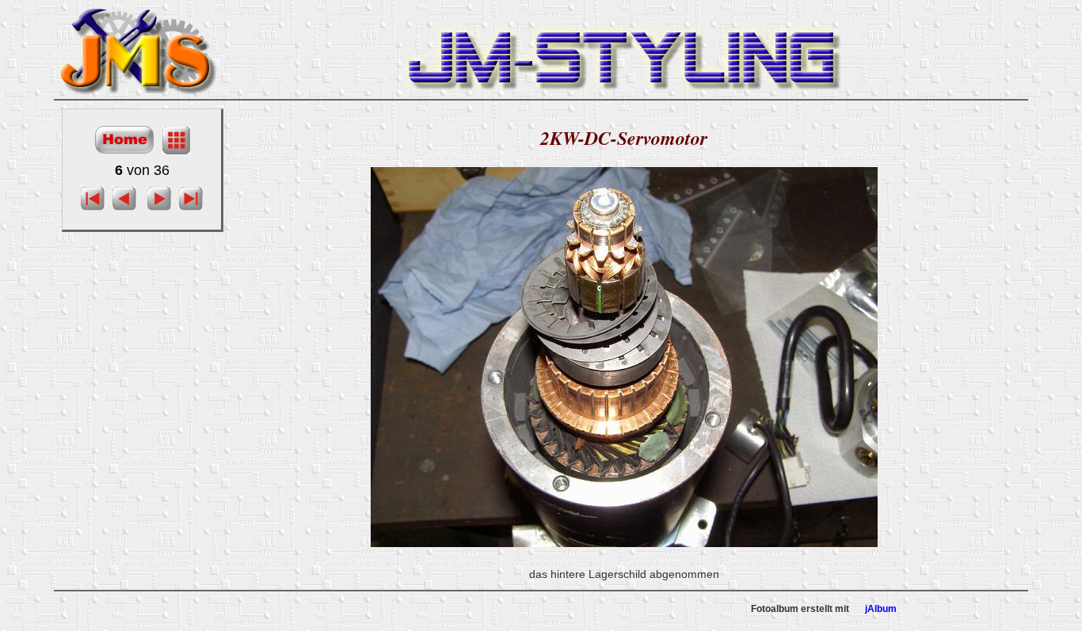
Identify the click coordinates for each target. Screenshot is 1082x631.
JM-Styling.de (137, 49)
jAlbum (881, 608)
